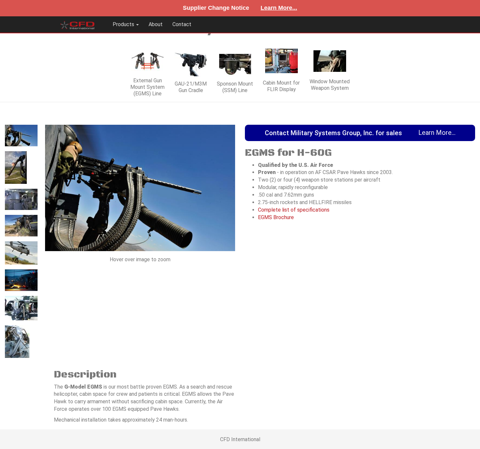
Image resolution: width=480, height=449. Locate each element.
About (156, 24)
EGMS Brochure (276, 217)
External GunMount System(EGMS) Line (147, 87)
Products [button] (124, 24)
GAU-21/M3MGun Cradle (191, 87)
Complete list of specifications (293, 210)
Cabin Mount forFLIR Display (281, 86)
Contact (181, 24)
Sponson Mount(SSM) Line (235, 87)
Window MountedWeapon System (330, 84)
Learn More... (279, 8)
